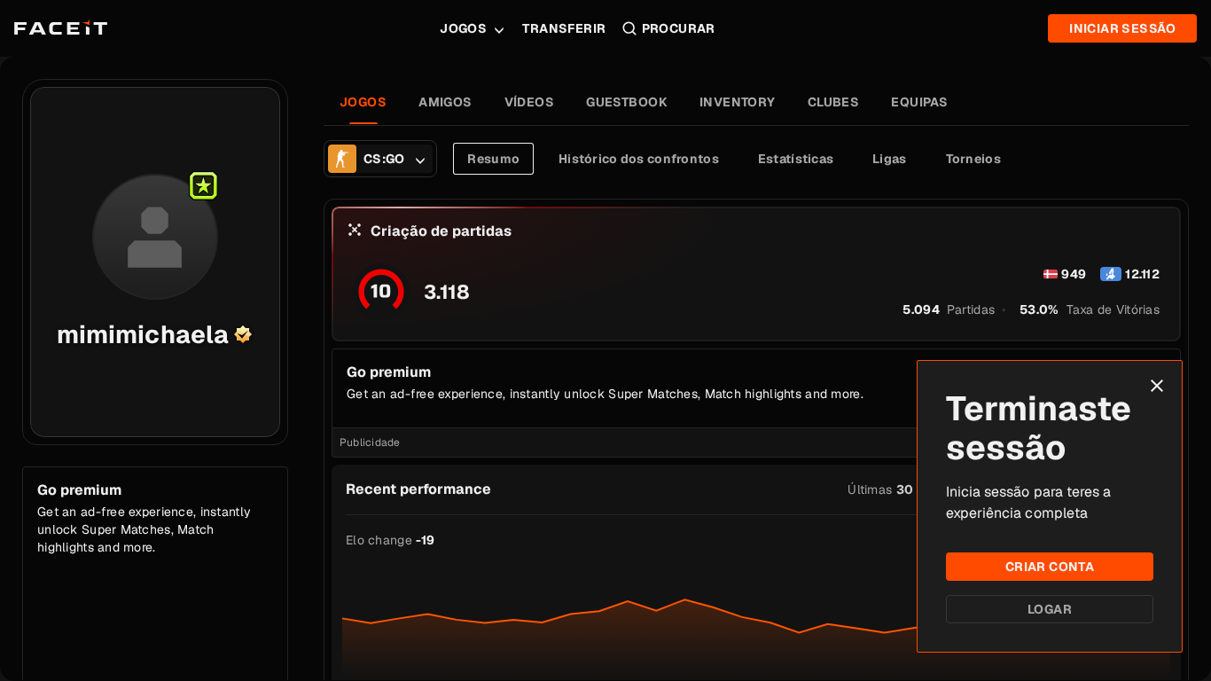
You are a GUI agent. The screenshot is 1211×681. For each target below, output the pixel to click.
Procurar (678, 28)
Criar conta (1050, 567)
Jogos (463, 28)
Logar (1049, 609)
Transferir (564, 28)
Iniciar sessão (1122, 28)
